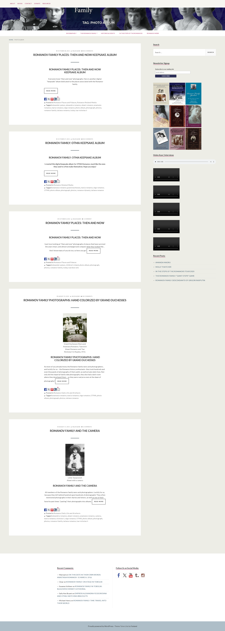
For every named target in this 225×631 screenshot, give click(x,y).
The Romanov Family (88, 33)
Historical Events (108, 33)
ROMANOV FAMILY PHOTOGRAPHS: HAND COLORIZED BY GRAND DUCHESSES (75, 300)
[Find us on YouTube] (131, 575)
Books (19, 3)
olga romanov (69, 108)
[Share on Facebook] (45, 99)
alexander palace (58, 105)
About (12, 3)
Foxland (134, 626)
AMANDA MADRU (163, 262)
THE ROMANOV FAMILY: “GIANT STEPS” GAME (174, 276)
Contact (28, 3)
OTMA (46, 190)
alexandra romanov (73, 105)
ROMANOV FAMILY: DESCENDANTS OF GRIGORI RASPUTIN (180, 280)
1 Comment (87, 219)
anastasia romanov (59, 188)
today (72, 110)
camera (98, 516)
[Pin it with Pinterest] (52, 99)
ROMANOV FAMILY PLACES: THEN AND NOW (75, 223)
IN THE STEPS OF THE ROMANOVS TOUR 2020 (174, 271)
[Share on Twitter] (48, 99)
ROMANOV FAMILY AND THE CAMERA (75, 430)
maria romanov (57, 108)
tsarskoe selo (73, 268)
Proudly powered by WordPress (100, 626)
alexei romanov (87, 105)
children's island (72, 265)
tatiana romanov (63, 110)
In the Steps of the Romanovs (130, 33)
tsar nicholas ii (81, 110)
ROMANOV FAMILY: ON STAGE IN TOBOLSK (84, 582)
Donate (37, 3)
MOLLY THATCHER (163, 267)
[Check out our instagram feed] (143, 575)
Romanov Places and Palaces (65, 102)
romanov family (50, 110)
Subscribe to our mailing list (164, 69)
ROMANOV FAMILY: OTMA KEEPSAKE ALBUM (75, 143)
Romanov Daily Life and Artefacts (67, 393)
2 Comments (87, 427)
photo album (80, 108)
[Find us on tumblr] (137, 575)
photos (98, 108)
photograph (90, 108)
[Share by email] (58, 97)
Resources (46, 3)
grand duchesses (73, 188)
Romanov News (153, 33)
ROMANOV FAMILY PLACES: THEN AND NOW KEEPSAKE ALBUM (75, 54)
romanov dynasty (83, 190)
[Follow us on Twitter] (125, 575)
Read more (52, 92)
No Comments (88, 51)
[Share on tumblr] (55, 99)
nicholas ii (60, 518)
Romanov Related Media (87, 102)
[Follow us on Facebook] (118, 575)
